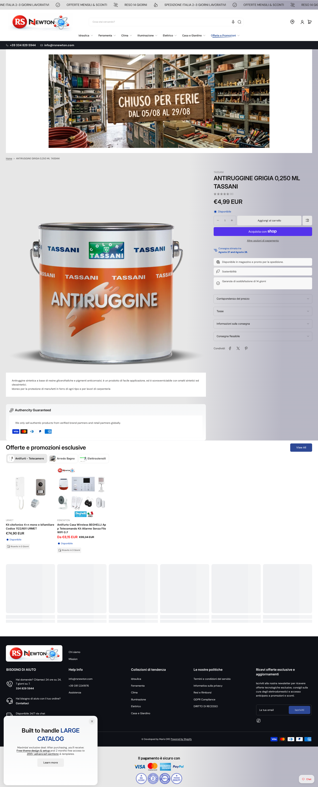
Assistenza (75, 692)
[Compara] (307, 220)
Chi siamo (74, 652)
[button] (292, 22)
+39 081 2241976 (79, 685)
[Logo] (40, 22)
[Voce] (233, 22)
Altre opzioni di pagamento (263, 240)
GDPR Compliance (204, 699)
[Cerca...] (239, 22)
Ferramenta (138, 685)
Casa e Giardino (140, 713)
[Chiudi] (92, 721)
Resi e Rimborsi (202, 692)
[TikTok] (258, 720)
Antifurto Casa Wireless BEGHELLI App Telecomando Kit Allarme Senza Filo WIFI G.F (81, 528)
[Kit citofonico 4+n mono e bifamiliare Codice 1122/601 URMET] (30, 492)
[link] (224, 35)
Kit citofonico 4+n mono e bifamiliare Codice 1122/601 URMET (30, 526)
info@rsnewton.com (80, 679)
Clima (134, 692)
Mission (73, 659)
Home (9, 158)
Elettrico (136, 706)
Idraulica (136, 679)
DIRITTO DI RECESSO (206, 706)
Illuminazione (138, 699)
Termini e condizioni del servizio (212, 679)
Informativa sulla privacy (208, 685)
